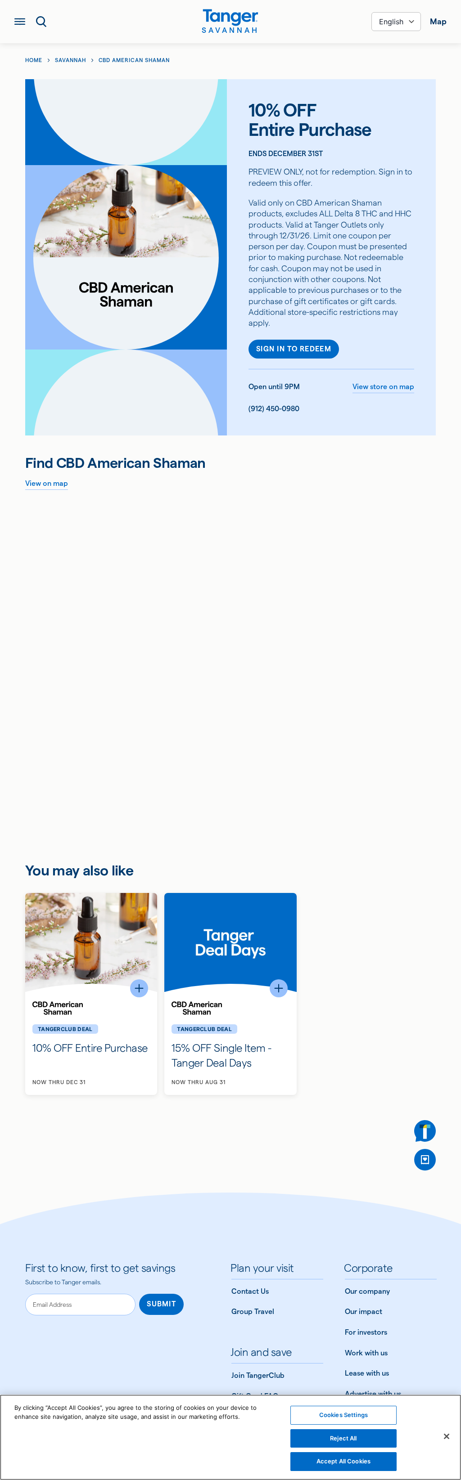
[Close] (446, 1436)
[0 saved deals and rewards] (425, 1160)
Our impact (363, 1311)
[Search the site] (41, 21)
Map (438, 21)
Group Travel (252, 1311)
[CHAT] (425, 1131)
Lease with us (367, 1373)
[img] (230, 17)
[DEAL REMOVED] (425, 1160)
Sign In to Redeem (293, 349)
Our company (367, 1291)
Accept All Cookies (343, 1461)
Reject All (343, 1438)
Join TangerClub (258, 1375)
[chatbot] (425, 1131)
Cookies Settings (343, 1414)
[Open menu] (19, 21)
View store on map (383, 386)
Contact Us (250, 1291)
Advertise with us (373, 1394)
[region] (230, 1437)
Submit (161, 1304)
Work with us (366, 1353)
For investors (366, 1332)
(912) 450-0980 (274, 409)
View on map (46, 483)
